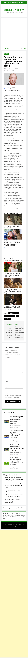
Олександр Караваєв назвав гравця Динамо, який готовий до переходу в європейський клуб (17, 419)
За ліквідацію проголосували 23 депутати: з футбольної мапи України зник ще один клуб (17, 461)
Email (7, 381)
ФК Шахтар (8, 318)
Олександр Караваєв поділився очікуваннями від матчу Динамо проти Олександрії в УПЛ (17, 434)
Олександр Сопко (9, 316)
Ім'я (6, 375)
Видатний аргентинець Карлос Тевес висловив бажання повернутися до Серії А (14, 485)
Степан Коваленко (9, 68)
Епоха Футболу (14, 9)
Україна (6, 53)
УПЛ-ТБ (22, 208)
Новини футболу (13, 313)
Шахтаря (6, 88)
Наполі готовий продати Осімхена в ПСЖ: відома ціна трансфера (12, 1)
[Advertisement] (14, 32)
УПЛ (17, 316)
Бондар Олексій (15, 425)
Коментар (8, 357)
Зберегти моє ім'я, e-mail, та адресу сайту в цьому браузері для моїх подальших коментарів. (14, 395)
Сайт (6, 387)
